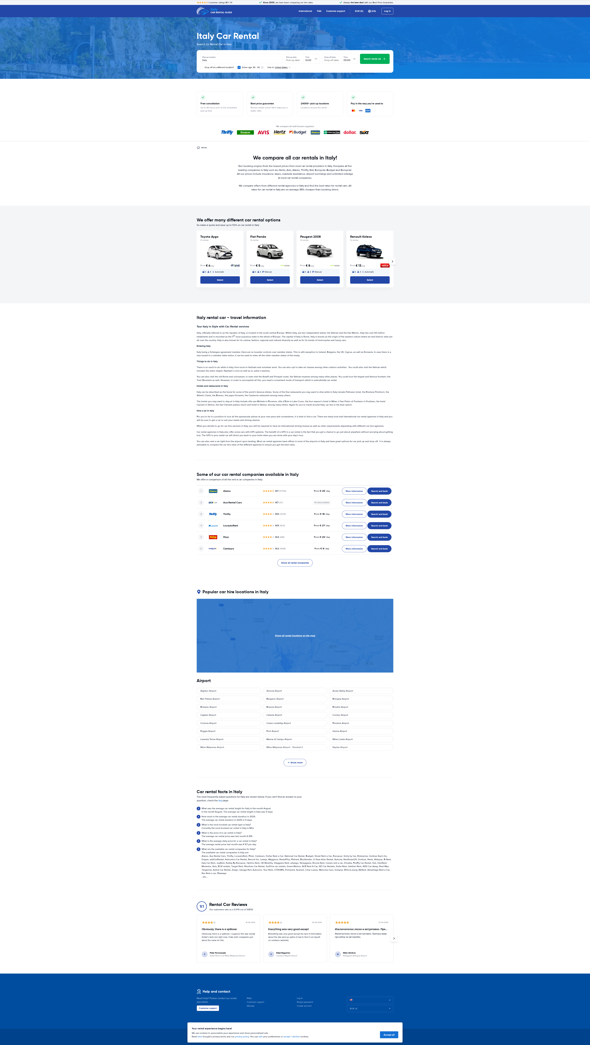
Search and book (379, 491)
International (305, 11)
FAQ (319, 11)
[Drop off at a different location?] (201, 67)
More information (354, 491)
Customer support (335, 11)
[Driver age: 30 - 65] (239, 67)
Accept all (389, 1035)
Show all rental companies (295, 563)
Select (220, 280)
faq (220, 800)
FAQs (249, 998)
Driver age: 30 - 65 (251, 67)
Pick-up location (209, 57)
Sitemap (250, 1006)
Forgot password (305, 1002)
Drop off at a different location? (219, 67)
